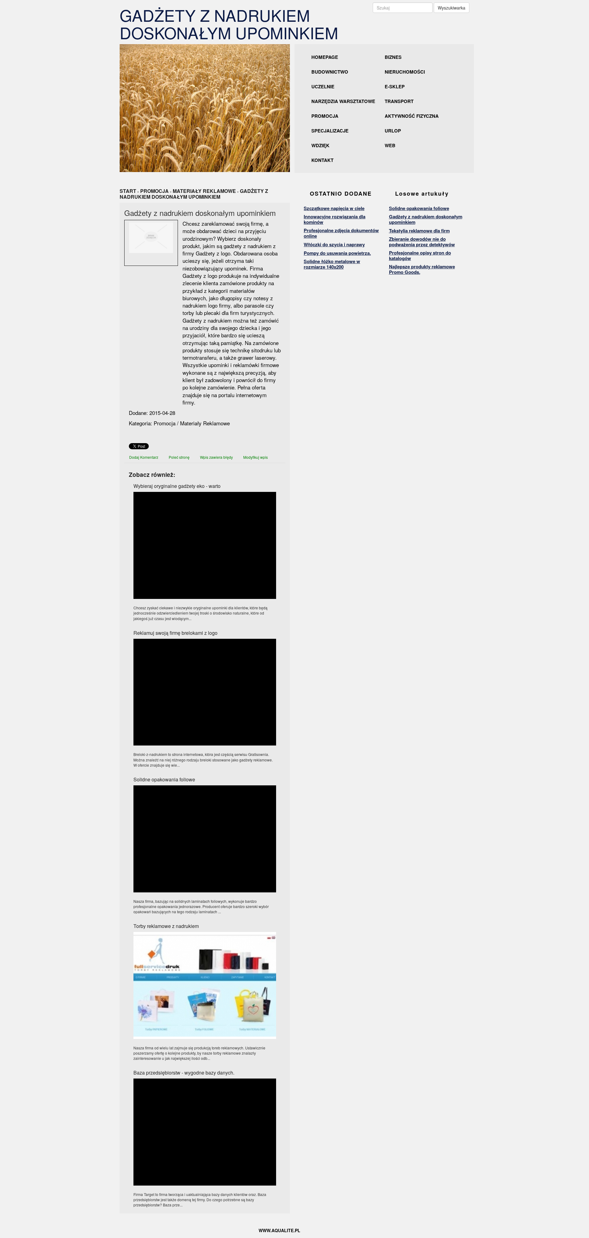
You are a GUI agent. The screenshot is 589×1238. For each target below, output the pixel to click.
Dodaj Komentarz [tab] (143, 457)
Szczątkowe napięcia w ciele (334, 208)
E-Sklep (395, 86)
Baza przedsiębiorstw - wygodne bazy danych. (183, 1072)
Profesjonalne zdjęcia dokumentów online (341, 233)
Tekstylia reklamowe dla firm (419, 230)
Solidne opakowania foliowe (164, 779)
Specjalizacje (329, 130)
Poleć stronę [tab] (179, 457)
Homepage (324, 57)
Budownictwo (329, 71)
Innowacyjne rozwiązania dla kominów (334, 219)
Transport (399, 101)
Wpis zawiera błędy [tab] (216, 457)
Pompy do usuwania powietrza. (337, 253)
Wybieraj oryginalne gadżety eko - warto (177, 485)
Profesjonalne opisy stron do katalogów (420, 255)
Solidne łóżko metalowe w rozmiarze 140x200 (332, 264)
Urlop (393, 130)
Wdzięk (320, 145)
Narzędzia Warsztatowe (343, 101)
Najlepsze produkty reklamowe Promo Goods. (422, 269)
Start (128, 190)
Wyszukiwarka (451, 8)
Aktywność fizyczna (412, 116)
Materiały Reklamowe (204, 190)
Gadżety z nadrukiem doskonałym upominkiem (194, 193)
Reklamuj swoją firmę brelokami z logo (175, 632)
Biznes (393, 57)
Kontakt (322, 160)
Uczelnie (322, 86)
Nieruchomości (405, 71)
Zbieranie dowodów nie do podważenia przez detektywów (422, 241)
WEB (390, 145)
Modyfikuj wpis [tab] (255, 457)
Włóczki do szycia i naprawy (334, 244)
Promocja (324, 116)
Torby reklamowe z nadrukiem (166, 925)
